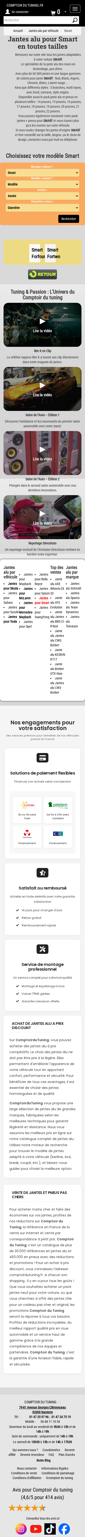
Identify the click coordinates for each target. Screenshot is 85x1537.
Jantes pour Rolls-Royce (41, 579)
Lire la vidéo (42, 331)
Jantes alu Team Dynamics (72, 607)
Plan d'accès (67, 1455)
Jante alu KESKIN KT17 (57, 654)
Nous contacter (27, 1468)
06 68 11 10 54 (50, 1421)
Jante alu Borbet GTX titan (57, 668)
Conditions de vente (24, 1473)
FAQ (51, 1455)
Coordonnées (51, 1450)
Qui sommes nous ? (26, 1450)
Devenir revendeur (32, 1455)
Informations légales (54, 1468)
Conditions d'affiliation (27, 1478)
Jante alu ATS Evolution (56, 602)
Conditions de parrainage (58, 1473)
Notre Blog (42, 1460)
